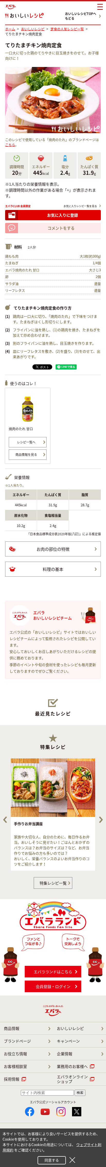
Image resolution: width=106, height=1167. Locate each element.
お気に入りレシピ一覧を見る (80, 206)
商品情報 (11, 1028)
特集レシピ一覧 (53, 883)
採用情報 (11, 1079)
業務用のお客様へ (72, 1066)
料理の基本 (53, 569)
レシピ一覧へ (26, 442)
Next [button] (101, 820)
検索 (80, 1093)
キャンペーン (68, 1041)
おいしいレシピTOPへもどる (80, 16)
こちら (10, 144)
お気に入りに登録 (62, 215)
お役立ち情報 (15, 1054)
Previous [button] (5, 820)
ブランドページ (17, 1041)
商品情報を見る (26, 454)
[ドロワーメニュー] (100, 7)
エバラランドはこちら (53, 972)
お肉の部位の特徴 (53, 549)
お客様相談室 (15, 1066)
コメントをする (61, 228)
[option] (53, 814)
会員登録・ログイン (53, 986)
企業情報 (64, 1054)
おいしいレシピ (70, 1028)
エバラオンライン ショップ (72, 1079)
